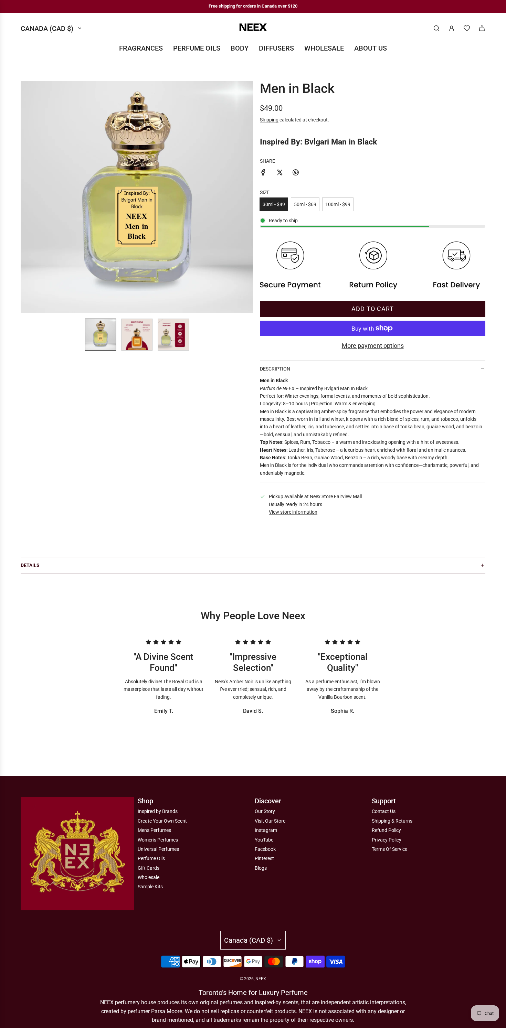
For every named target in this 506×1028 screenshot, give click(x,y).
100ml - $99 (337, 204)
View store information (293, 512)
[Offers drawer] (466, 28)
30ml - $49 (274, 204)
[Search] (436, 28)
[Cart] (481, 28)
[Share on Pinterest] (295, 173)
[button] (26, 197)
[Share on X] (279, 173)
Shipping (269, 119)
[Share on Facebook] (263, 173)
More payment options (373, 345)
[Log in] (451, 28)
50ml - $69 (305, 204)
